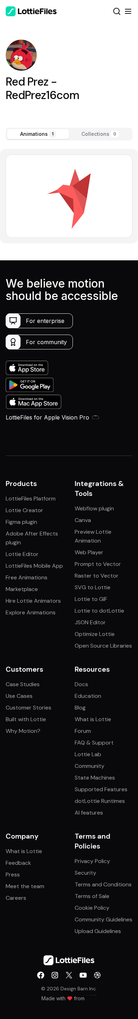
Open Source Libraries (103, 645)
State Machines (95, 777)
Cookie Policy (92, 907)
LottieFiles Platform (31, 498)
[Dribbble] (97, 975)
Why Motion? (23, 731)
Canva (83, 520)
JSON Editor (90, 622)
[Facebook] (40, 975)
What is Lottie (93, 719)
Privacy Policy (92, 861)
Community (89, 766)
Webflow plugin (94, 508)
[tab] (38, 134)
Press (13, 874)
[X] (69, 975)
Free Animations (26, 577)
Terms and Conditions (103, 884)
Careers (16, 898)
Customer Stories (28, 707)
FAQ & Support (94, 742)
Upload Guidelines (98, 931)
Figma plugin (21, 522)
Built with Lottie (26, 719)
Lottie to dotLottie (99, 610)
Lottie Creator (24, 510)
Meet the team (25, 886)
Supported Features (101, 789)
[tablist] (69, 134)
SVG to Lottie (92, 587)
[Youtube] (83, 975)
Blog (80, 707)
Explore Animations (31, 612)
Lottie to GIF (91, 599)
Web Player (89, 552)
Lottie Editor (22, 554)
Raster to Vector (97, 575)
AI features (89, 812)
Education (88, 696)
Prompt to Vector (98, 564)
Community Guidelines (103, 919)
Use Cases (19, 696)
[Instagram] (55, 975)
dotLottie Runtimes (100, 801)
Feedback (18, 863)
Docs (81, 684)
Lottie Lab (88, 754)
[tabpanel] (69, 196)
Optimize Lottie (95, 634)
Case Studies (23, 684)
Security (85, 872)
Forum (83, 731)
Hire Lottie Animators (33, 600)
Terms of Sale (92, 896)
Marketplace (22, 589)
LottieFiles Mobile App (34, 565)
